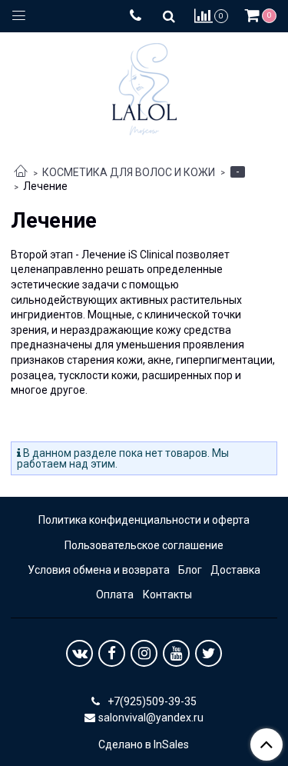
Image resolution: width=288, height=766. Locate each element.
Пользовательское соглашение (144, 545)
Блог (190, 570)
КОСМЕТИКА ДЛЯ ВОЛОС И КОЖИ (128, 172)
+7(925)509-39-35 (151, 701)
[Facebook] (111, 653)
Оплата (115, 594)
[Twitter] (208, 653)
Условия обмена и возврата (99, 570)
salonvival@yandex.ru (151, 717)
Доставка (235, 570)
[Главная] (21, 172)
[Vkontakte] (79, 653)
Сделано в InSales (143, 744)
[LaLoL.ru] (144, 85)
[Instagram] (144, 653)
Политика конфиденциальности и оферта (144, 520)
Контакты (167, 594)
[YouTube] (176, 653)
